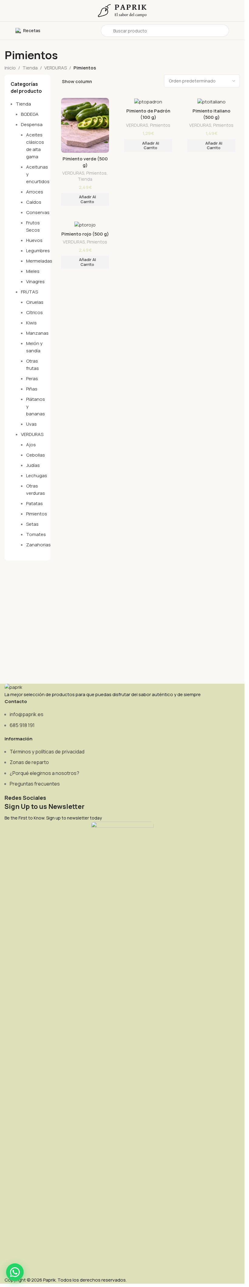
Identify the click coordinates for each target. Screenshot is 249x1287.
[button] (85, 199)
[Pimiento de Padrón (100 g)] (148, 101)
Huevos (34, 240)
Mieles (32, 271)
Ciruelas (34, 302)
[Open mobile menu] (7, 31)
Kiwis (31, 323)
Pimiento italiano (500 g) (211, 114)
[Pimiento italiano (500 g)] (211, 101)
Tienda (30, 68)
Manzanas (37, 333)
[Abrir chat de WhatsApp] (15, 1272)
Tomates (36, 534)
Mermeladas (39, 261)
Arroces (34, 192)
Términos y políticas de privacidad (47, 751)
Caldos (33, 202)
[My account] (237, 31)
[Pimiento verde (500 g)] (85, 125)
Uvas (31, 424)
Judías (33, 465)
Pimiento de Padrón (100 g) (148, 114)
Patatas (34, 503)
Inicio (10, 68)
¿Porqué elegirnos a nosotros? (44, 773)
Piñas (31, 389)
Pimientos (36, 514)
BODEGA (30, 114)
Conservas (37, 212)
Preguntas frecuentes (35, 783)
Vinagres (35, 281)
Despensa (32, 124)
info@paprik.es (26, 714)
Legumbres (38, 250)
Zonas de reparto (29, 762)
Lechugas (36, 475)
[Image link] (13, 687)
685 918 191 (22, 725)
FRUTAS (29, 292)
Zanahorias (38, 544)
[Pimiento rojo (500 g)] (85, 224)
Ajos (31, 444)
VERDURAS (55, 68)
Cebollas (35, 455)
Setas (32, 524)
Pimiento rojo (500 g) (85, 234)
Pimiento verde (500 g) (85, 162)
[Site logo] (122, 10)
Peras (32, 378)
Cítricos (34, 312)
